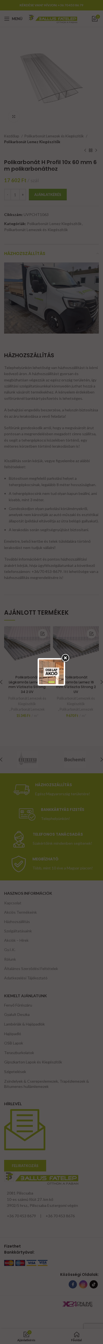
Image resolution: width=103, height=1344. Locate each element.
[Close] (65, 658)
